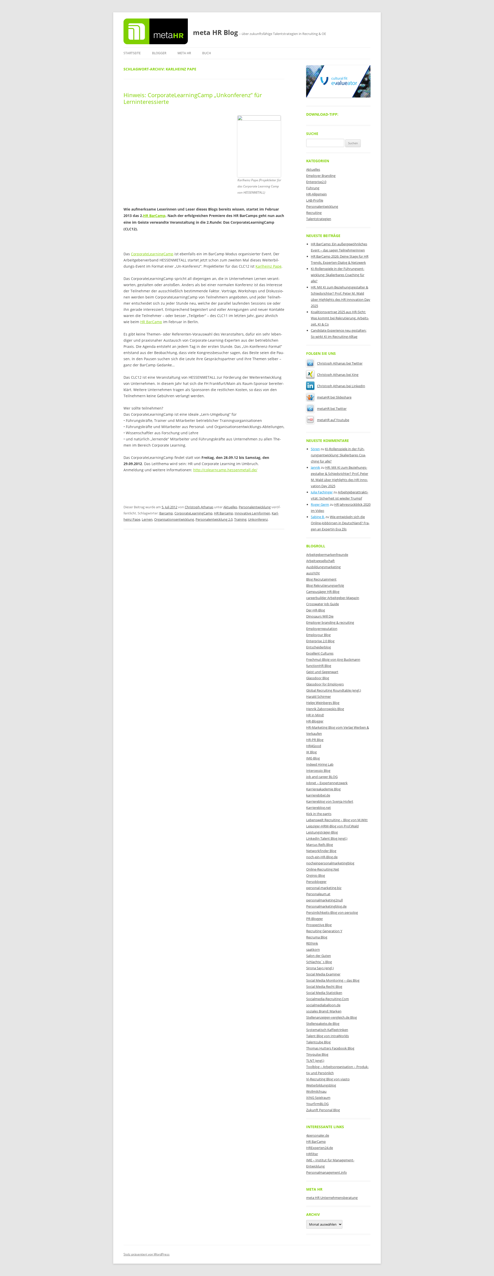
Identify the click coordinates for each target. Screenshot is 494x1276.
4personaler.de (317, 1135)
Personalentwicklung (255, 507)
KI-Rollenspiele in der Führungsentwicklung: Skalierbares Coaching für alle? (337, 274)
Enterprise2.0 (316, 181)
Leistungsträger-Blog (322, 832)
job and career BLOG (322, 776)
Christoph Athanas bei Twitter (340, 363)
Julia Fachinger (322, 492)
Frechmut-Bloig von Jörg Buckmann (333, 659)
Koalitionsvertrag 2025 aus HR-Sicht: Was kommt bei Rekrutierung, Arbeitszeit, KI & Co (340, 318)
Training (240, 519)
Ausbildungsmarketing (323, 567)
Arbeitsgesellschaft (320, 560)
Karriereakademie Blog (323, 789)
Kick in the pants (318, 813)
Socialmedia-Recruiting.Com (327, 999)
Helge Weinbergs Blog (322, 702)
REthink (312, 943)
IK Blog (311, 752)
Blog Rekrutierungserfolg (325, 585)
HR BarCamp (154, 215)
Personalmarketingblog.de (326, 906)
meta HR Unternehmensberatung (332, 1197)
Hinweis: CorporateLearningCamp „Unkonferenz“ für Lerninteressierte (192, 98)
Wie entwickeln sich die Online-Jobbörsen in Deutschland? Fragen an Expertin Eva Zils (340, 522)
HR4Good (313, 746)
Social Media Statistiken (324, 992)
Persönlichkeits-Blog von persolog (332, 912)
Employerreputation (321, 628)
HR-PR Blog (314, 739)
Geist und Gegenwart (322, 671)
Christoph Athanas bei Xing (337, 374)
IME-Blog (313, 758)
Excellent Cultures (319, 653)
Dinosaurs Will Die (319, 616)
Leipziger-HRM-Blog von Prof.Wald (332, 826)
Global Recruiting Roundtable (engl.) (333, 690)
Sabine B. (318, 516)
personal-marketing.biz (323, 887)
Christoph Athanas (199, 507)
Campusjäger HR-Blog (322, 591)
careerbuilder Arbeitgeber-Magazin (332, 597)
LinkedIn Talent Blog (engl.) (326, 838)
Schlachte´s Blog (319, 962)
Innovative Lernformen (252, 513)
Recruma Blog (316, 937)
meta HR (184, 53)
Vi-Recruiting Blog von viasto (328, 1079)
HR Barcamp (223, 513)
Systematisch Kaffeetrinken (327, 1029)
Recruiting (314, 212)
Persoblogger (316, 881)
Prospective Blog (319, 924)
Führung (312, 188)
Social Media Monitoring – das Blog (332, 980)
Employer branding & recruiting (330, 622)
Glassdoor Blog (317, 678)
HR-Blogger (314, 721)
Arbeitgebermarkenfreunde (327, 554)
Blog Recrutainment (321, 579)
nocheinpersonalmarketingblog (330, 863)
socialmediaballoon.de (323, 1005)
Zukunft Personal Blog (323, 1110)
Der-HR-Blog (315, 610)
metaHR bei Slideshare (334, 397)
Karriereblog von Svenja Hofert (329, 801)
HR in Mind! (315, 715)
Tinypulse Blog (317, 1054)
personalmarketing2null (324, 900)
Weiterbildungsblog (321, 1085)
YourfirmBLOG (317, 1103)
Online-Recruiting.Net (322, 869)
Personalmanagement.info (326, 1172)
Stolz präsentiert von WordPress (146, 1254)
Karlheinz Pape (268, 266)
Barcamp (166, 513)
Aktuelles (230, 507)
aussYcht (313, 573)
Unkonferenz (258, 519)
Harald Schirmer (318, 696)
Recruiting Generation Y (324, 931)
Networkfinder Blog (321, 850)
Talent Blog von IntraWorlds (327, 1036)
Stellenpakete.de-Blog (322, 1023)
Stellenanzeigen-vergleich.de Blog (331, 1017)
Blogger (159, 53)
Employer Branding (321, 175)
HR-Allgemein (316, 194)
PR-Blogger (314, 918)
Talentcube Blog (318, 1042)
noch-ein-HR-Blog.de (322, 857)
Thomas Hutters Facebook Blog (330, 1048)
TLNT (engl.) (315, 1060)
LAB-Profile (314, 200)
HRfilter (312, 1154)
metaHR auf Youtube (333, 420)
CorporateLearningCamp (152, 253)
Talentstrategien (318, 218)
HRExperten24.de (319, 1147)
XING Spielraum (318, 1097)
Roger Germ (320, 504)
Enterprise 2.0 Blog (320, 641)
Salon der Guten (318, 955)
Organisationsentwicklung (174, 519)
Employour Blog (318, 634)
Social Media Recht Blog (324, 986)
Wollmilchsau (316, 1091)
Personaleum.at (318, 894)
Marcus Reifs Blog (319, 844)
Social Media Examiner (323, 974)
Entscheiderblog (318, 647)
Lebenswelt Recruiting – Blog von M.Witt (337, 820)
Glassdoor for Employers (325, 684)
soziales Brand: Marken (323, 1011)
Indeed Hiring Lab (319, 764)
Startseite (132, 53)
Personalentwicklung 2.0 (214, 519)
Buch (206, 53)
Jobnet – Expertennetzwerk (327, 783)
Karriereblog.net (318, 807)
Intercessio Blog (318, 770)
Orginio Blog (315, 875)
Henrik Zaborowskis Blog (325, 709)
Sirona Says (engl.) (320, 968)
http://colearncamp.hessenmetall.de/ (225, 469)
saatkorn (313, 949)
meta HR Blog (215, 32)
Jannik (315, 467)
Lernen (147, 519)
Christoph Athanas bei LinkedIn (341, 386)
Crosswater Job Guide (322, 604)
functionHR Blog (318, 665)
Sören (315, 449)
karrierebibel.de (318, 795)
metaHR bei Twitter (332, 408)
